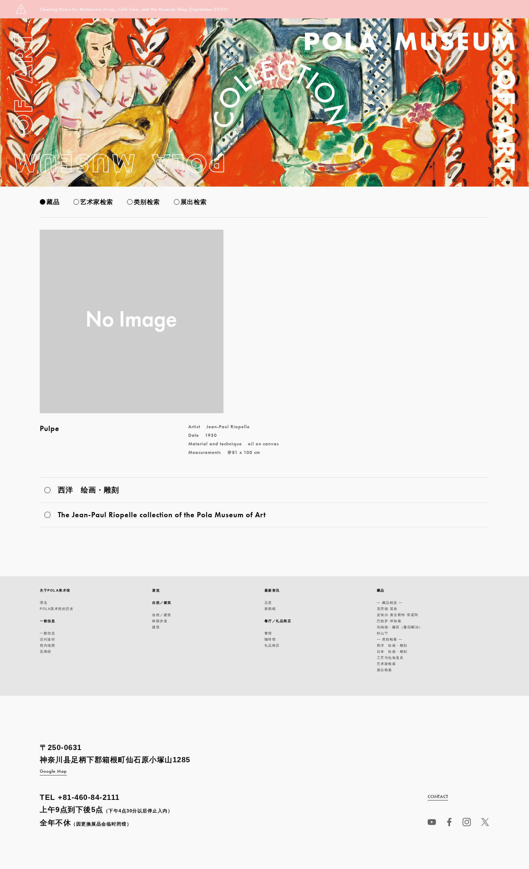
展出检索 (194, 202)
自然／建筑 (161, 602)
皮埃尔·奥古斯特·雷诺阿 (397, 615)
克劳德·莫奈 (387, 609)
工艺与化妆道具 (390, 657)
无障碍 (45, 651)
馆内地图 (47, 645)
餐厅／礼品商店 (277, 621)
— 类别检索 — (390, 639)
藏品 (53, 202)
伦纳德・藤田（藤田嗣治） (400, 627)
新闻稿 (270, 609)
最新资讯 (272, 590)
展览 (156, 590)
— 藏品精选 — (390, 602)
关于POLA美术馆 (55, 590)
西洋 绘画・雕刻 (392, 645)
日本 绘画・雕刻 (392, 651)
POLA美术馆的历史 (56, 609)
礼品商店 (272, 645)
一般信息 (47, 621)
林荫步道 (159, 621)
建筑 (156, 627)
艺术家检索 (96, 202)
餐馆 (268, 633)
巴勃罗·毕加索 (389, 621)
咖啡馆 (270, 639)
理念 (43, 602)
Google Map (53, 771)
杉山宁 (382, 633)
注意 (268, 602)
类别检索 (147, 202)
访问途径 (47, 639)
